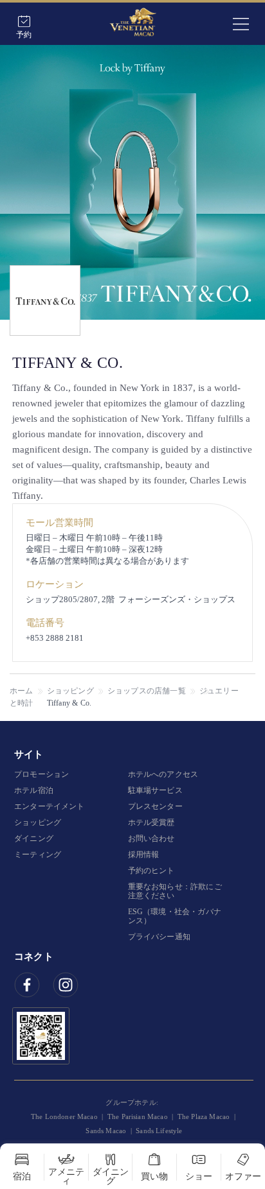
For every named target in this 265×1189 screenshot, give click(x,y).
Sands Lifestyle (159, 1130)
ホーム (21, 690)
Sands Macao (106, 1130)
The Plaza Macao (204, 1116)
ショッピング (70, 690)
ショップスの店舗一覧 (146, 690)
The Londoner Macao (64, 1116)
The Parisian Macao (137, 1116)
